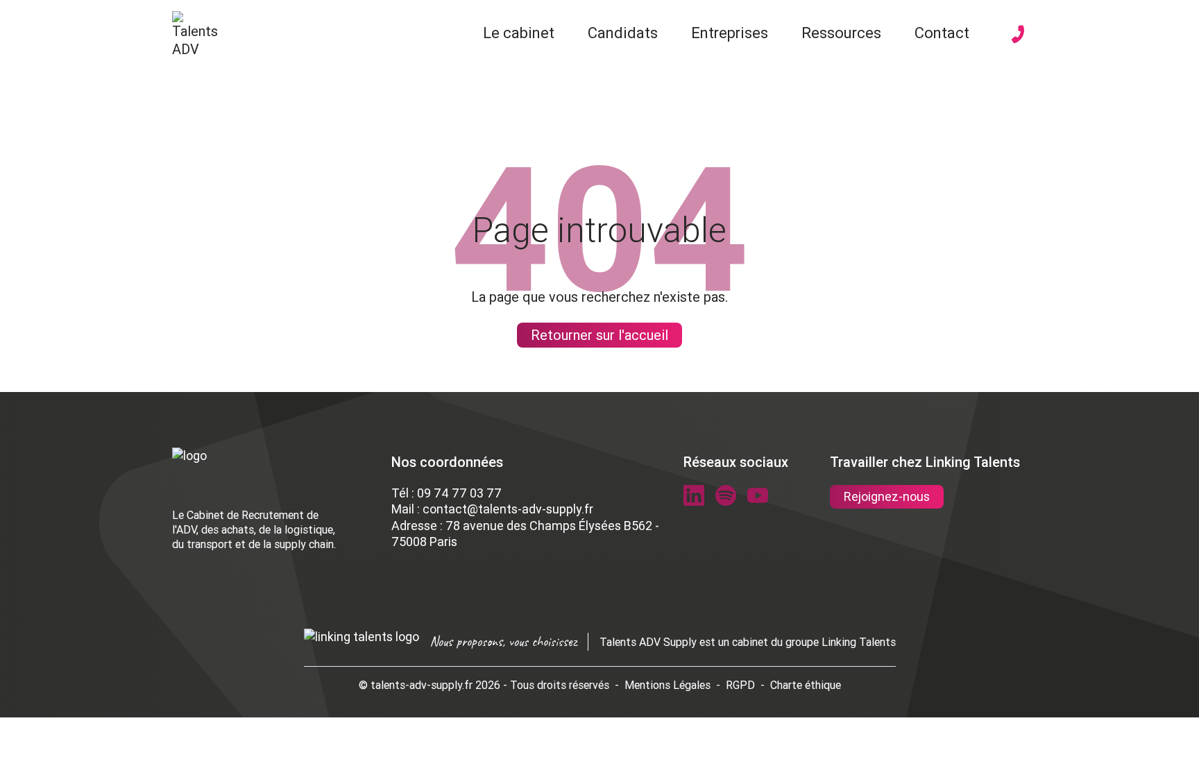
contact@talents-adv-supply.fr (508, 509)
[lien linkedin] (693, 495)
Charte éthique (805, 685)
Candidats (623, 33)
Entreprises (729, 33)
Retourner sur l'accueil (599, 334)
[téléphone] (1018, 34)
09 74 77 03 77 (459, 493)
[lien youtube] (757, 495)
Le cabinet (518, 33)
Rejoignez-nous (887, 496)
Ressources (841, 33)
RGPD (740, 685)
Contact (942, 33)
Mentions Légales (667, 685)
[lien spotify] (725, 495)
